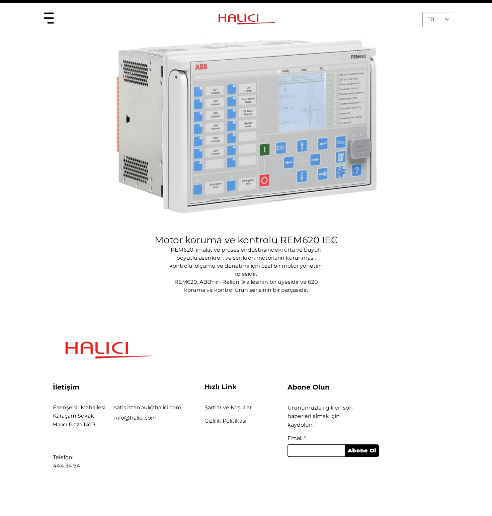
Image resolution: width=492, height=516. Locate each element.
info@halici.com (135, 418)
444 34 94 (66, 465)
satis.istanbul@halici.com (147, 407)
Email (295, 438)
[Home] (49, 18)
